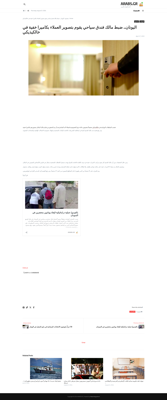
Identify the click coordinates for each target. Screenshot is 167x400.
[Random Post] (28, 10)
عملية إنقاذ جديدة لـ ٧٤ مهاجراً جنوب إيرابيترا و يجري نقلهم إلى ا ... (42, 381)
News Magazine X (95, 396)
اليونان (142, 21)
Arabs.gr (25, 267)
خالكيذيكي (95, 127)
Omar (83, 342)
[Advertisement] (83, 110)
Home (71, 18)
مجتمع (67, 18)
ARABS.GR (129, 3)
